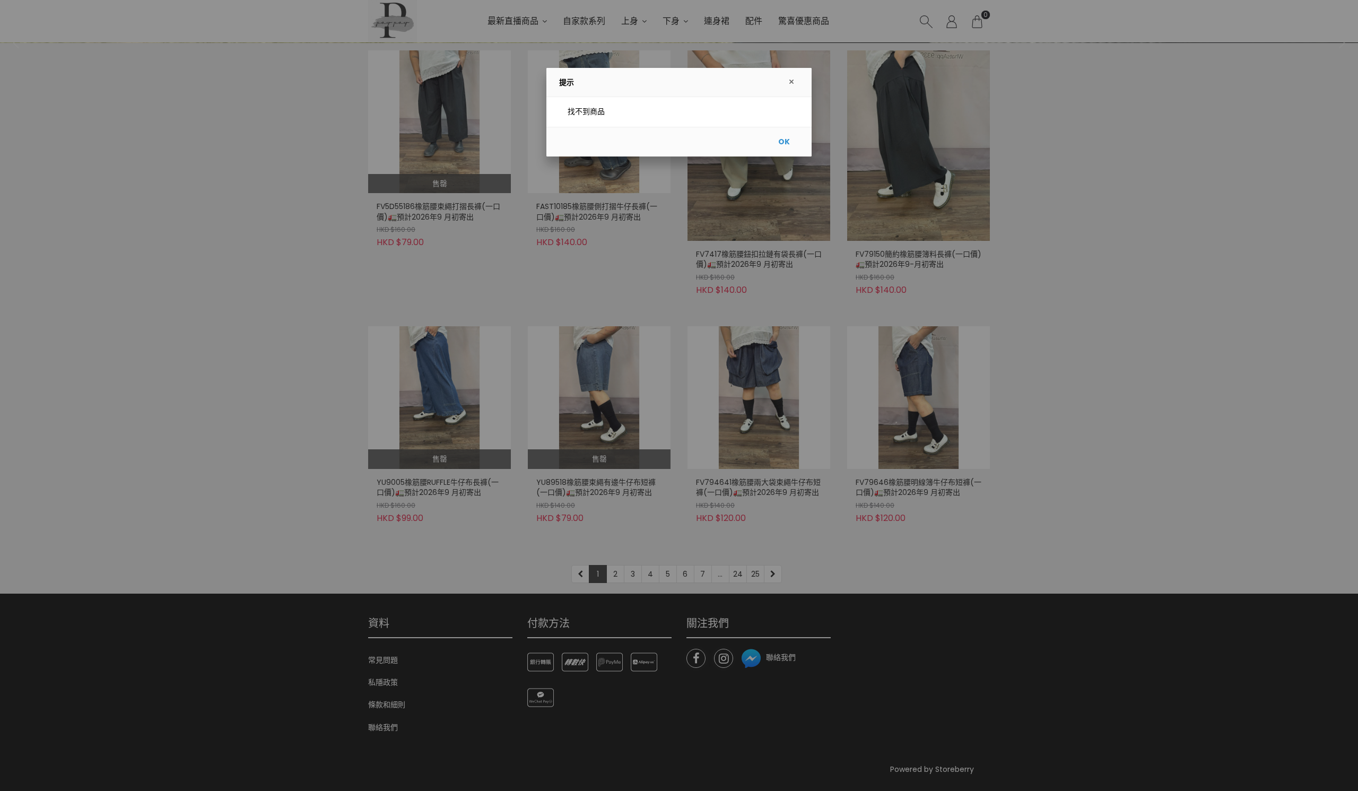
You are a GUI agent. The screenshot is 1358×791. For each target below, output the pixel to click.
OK (784, 141)
